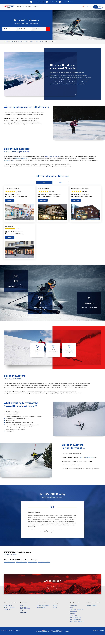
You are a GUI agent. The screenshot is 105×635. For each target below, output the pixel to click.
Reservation (10, 200)
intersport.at (23, 612)
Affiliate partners (41, 607)
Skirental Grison (25, 42)
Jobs (21, 610)
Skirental (4, 41)
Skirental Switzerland (13, 42)
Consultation (73, 605)
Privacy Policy (7, 609)
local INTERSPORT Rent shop (52, 156)
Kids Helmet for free (75, 617)
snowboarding (89, 457)
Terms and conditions (9, 607)
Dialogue (56, 603)
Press (55, 607)
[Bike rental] (100, 6)
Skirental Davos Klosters (38, 42)
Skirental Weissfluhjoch (44, 562)
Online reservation (91, 605)
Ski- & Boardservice (75, 619)
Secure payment (8, 605)
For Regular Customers (76, 609)
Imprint (51, 630)
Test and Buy (73, 615)
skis (13, 160)
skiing (81, 457)
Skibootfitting (73, 611)
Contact (55, 605)
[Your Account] (87, 7)
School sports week (93, 603)
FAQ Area (52, 586)
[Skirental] (95, 6)
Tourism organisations (43, 605)
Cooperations (41, 603)
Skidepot (72, 613)
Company (23, 603)
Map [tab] (60, 182)
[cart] (90, 7)
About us (22, 605)
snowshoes (24, 158)
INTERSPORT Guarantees (77, 621)
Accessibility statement (42, 631)
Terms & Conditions (56, 631)
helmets (17, 158)
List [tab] (44, 182)
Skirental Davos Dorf (21, 562)
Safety (71, 607)
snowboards (7, 160)
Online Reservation (10, 603)
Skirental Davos (32, 562)
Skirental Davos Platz (9, 562)
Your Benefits (74, 603)
